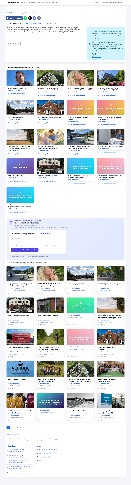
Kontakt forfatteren (14, 43)
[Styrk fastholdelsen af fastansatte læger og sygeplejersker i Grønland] (20, 200)
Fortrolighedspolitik (50, 23)
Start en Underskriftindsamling (112, 2)
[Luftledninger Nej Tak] (20, 170)
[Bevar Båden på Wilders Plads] (50, 170)
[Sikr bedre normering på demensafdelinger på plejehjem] (50, 142)
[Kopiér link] (39, 18)
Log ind (97, 2)
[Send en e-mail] (34, 18)
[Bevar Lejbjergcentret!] (20, 112)
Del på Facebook (16, 18)
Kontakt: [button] (55, 2)
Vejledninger (11, 446)
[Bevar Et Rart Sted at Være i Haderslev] (110, 141)
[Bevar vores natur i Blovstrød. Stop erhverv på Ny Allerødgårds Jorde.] (20, 142)
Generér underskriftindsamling (26, 250)
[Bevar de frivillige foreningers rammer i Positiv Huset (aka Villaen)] (110, 83)
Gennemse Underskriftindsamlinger (40, 2)
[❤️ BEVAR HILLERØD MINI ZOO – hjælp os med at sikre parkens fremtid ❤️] (80, 83)
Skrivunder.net (13, 2)
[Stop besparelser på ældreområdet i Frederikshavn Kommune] (110, 171)
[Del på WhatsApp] (25, 18)
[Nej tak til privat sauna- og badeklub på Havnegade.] (110, 113)
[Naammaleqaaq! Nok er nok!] (20, 83)
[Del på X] (30, 18)
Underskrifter (34, 23)
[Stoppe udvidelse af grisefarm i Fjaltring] (80, 113)
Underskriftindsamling (15, 23)
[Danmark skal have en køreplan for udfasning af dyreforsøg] (80, 171)
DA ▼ (24, 2)
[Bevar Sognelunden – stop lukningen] (50, 112)
